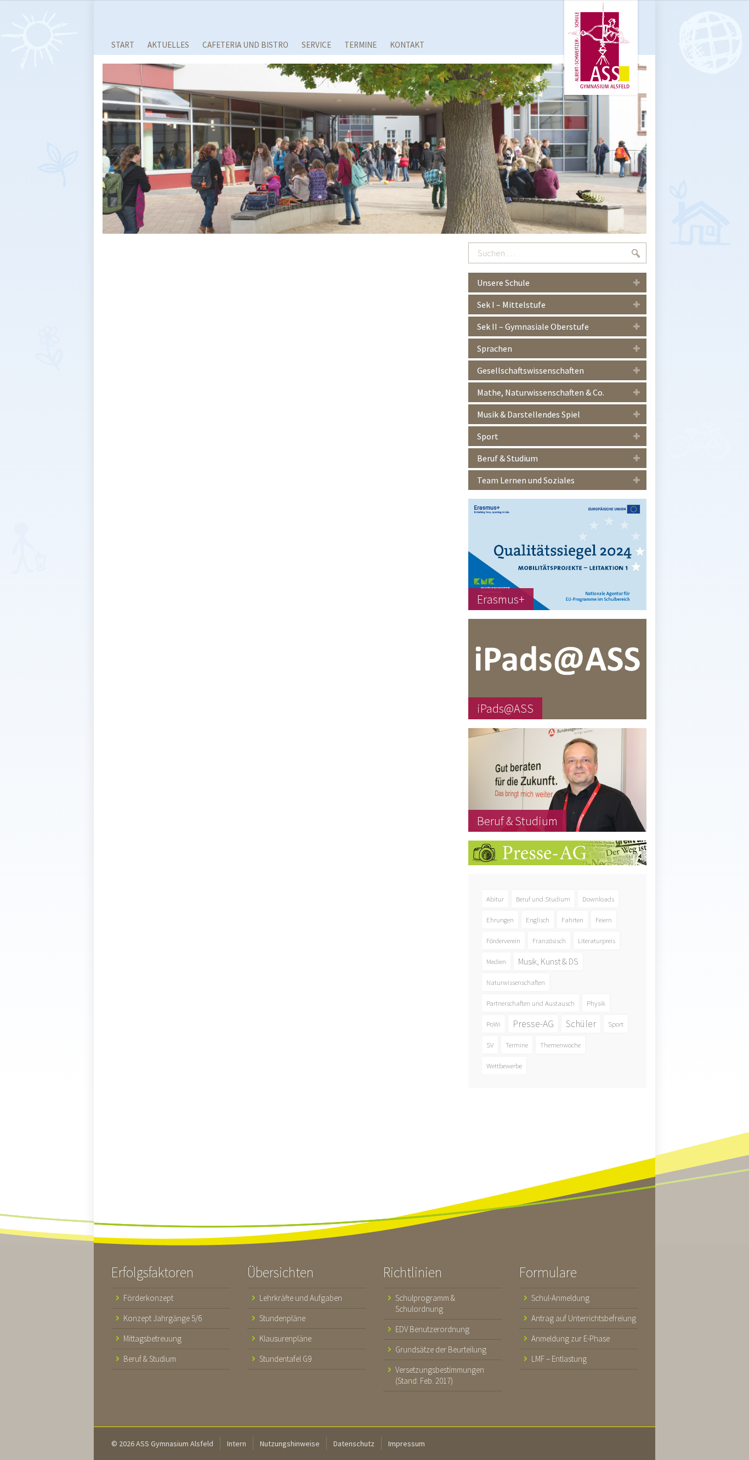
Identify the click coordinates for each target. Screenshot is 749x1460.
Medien (496, 961)
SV (489, 1044)
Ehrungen (500, 919)
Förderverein (503, 940)
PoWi (493, 1023)
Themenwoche (560, 1044)
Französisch (549, 940)
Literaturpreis (596, 940)
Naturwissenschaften (515, 982)
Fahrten (572, 919)
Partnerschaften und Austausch (530, 1003)
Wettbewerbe (504, 1065)
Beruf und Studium (543, 898)
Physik (596, 1003)
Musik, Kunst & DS (548, 961)
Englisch (537, 919)
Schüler (581, 1024)
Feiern (603, 919)
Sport (615, 1023)
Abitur (495, 898)
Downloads (598, 898)
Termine (517, 1044)
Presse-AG (533, 1024)
